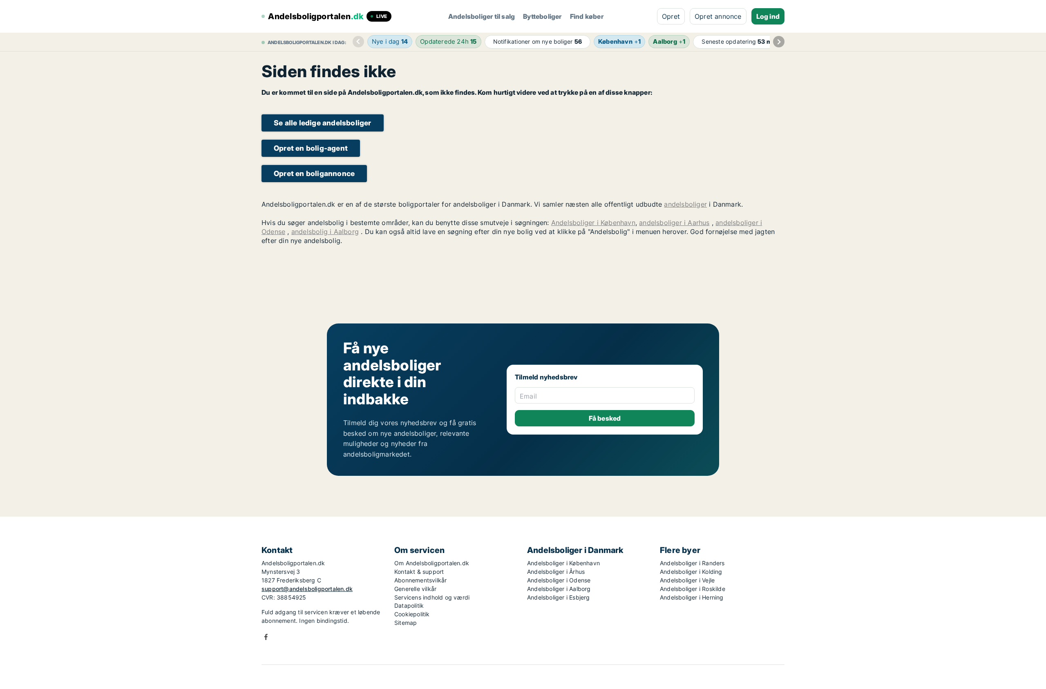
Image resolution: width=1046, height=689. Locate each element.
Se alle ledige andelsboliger (322, 122)
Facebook (266, 637)
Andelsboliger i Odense (558, 580)
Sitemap (405, 622)
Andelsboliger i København (593, 223)
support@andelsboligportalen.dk (307, 588)
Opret (671, 16)
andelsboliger (685, 204)
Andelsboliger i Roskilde (692, 588)
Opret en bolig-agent (311, 148)
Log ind (768, 16)
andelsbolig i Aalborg (325, 231)
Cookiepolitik (412, 614)
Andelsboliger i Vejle (687, 580)
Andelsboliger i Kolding (691, 571)
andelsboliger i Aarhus (674, 223)
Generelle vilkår (415, 588)
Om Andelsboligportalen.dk (431, 563)
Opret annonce (718, 16)
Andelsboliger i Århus (556, 571)
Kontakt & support (419, 571)
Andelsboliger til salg (481, 16)
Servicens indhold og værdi (431, 597)
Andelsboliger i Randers (692, 563)
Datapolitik (409, 605)
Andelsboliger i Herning (692, 597)
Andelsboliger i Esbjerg (558, 597)
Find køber (586, 16)
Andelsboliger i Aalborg (559, 588)
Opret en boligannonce (314, 173)
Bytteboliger (542, 16)
